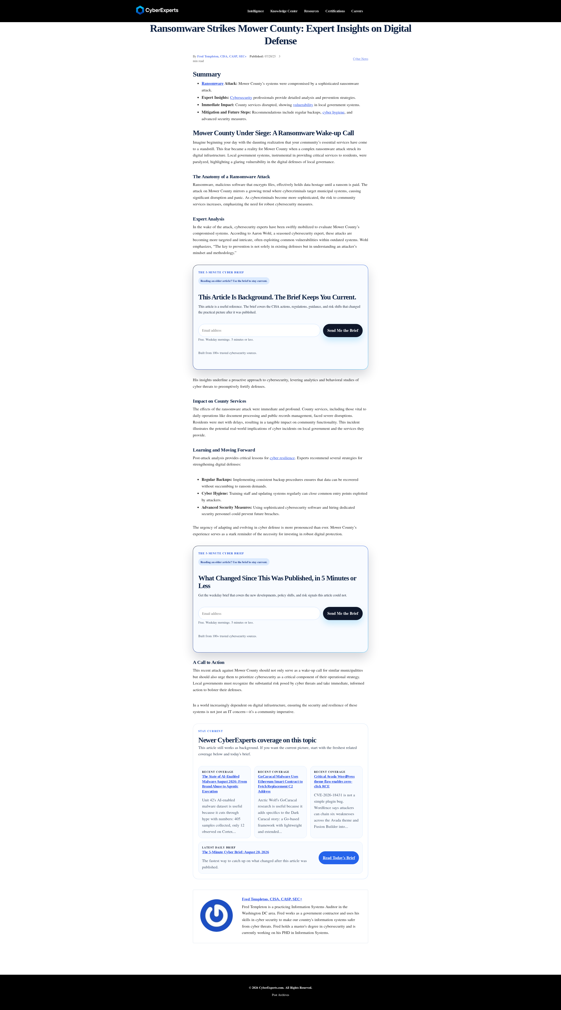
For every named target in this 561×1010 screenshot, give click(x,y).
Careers (357, 11)
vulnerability (303, 104)
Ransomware (213, 83)
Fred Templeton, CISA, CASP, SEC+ (222, 56)
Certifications (335, 11)
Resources (311, 11)
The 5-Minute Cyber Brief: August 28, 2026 (235, 852)
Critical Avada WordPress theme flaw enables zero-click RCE (334, 781)
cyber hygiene (333, 112)
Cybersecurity (241, 97)
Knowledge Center (284, 11)
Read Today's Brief (339, 858)
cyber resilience (282, 457)
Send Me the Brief (342, 330)
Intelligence (255, 11)
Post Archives (280, 995)
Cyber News (360, 59)
